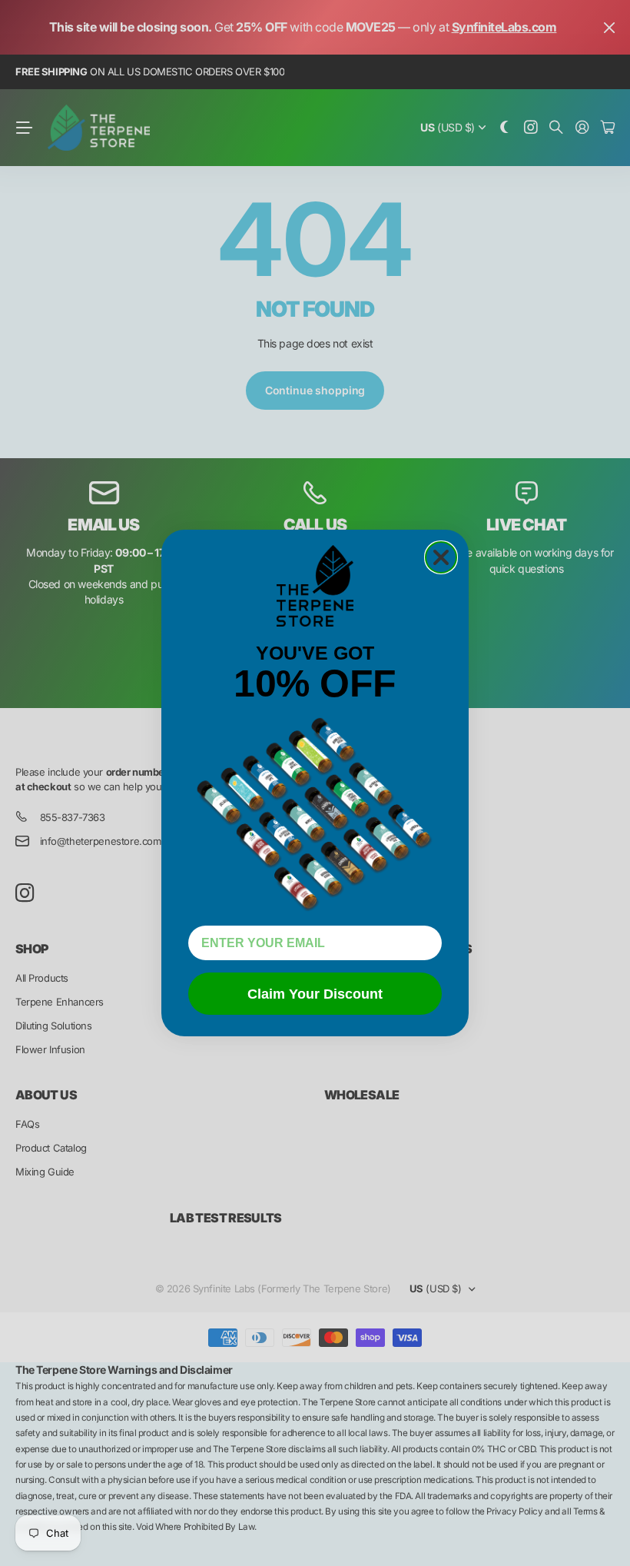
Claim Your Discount (315, 994)
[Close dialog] (441, 557)
